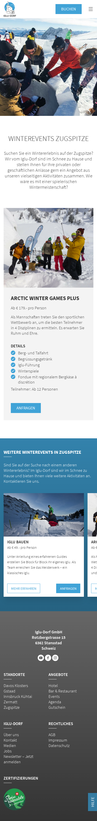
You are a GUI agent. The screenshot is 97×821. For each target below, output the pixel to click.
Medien (10, 745)
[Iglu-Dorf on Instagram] (55, 658)
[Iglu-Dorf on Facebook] (48, 658)
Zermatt (10, 701)
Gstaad (9, 691)
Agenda (54, 701)
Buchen (68, 9)
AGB (51, 734)
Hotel (53, 685)
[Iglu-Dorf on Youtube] (41, 658)
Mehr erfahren (23, 588)
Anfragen (25, 407)
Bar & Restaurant (62, 691)
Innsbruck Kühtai (18, 696)
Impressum (57, 740)
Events (54, 696)
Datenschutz (58, 745)
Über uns (11, 734)
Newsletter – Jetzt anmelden (18, 759)
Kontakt (10, 740)
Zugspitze (12, 707)
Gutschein (56, 707)
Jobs (8, 751)
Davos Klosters (16, 685)
